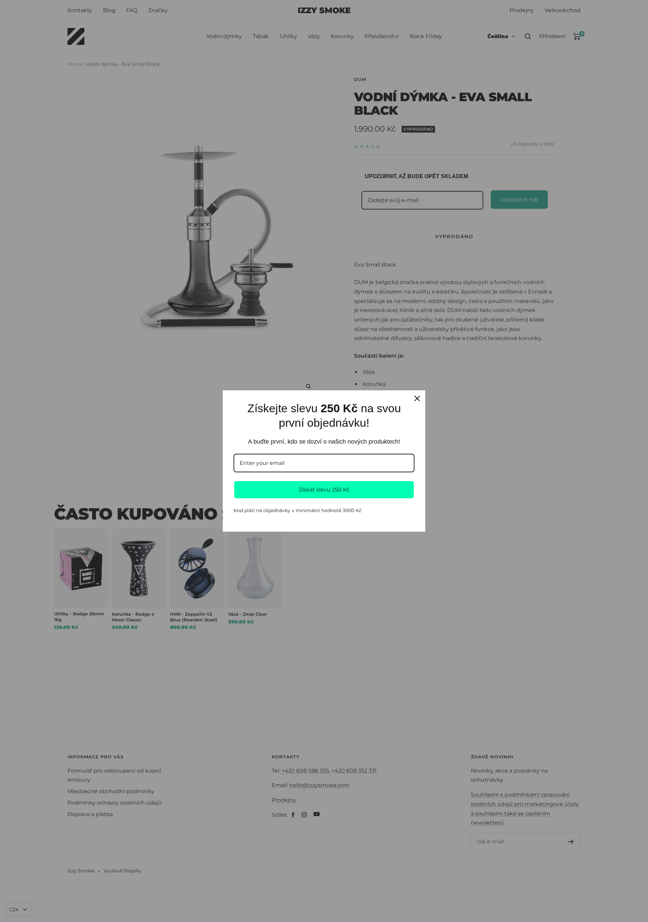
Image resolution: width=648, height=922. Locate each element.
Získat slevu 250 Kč (324, 489)
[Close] (417, 398)
